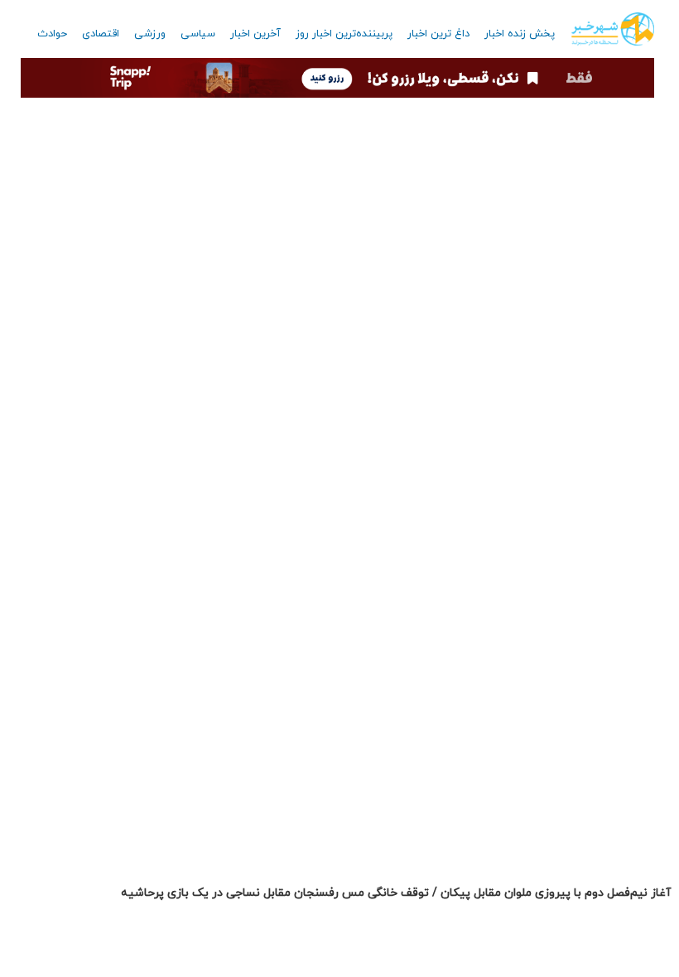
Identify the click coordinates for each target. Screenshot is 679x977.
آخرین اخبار (255, 33)
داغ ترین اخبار (438, 33)
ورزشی (150, 33)
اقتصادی (100, 33)
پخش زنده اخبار (519, 33)
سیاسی (198, 33)
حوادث (52, 33)
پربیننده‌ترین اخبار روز (344, 33)
